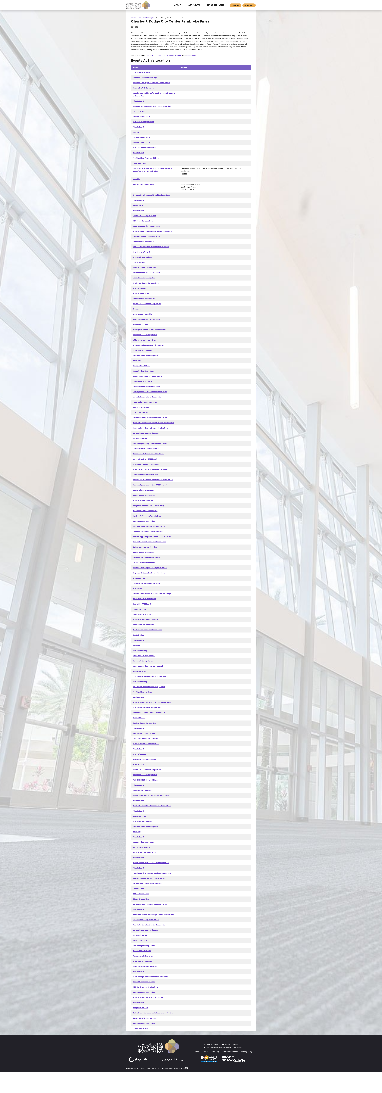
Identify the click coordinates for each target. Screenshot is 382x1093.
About (178, 5)
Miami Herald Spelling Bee (146, 18)
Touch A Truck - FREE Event (144, 562)
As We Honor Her (139, 816)
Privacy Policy (246, 1051)
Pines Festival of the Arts (143, 614)
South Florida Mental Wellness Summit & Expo (152, 593)
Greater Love (138, 309)
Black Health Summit (142, 951)
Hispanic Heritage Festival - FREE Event (149, 573)
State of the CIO (139, 288)
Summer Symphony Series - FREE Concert (150, 443)
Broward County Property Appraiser (148, 997)
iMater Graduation (141, 407)
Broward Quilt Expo (141, 293)
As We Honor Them (140, 324)
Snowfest (137, 645)
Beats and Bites (139, 671)
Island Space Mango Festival (145, 966)
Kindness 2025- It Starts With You (147, 236)
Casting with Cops (140, 1028)
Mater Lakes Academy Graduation (147, 397)
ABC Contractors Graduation (145, 987)
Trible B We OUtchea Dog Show (145, 449)
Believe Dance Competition (144, 759)
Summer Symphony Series (144, 521)
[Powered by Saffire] (185, 1067)
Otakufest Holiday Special (144, 656)
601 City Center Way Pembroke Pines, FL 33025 (225, 1047)
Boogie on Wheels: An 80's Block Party (148, 505)
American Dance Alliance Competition (149, 687)
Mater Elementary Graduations (146, 433)
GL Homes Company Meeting (145, 547)
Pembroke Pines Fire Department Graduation (152, 806)
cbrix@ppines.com (232, 1044)
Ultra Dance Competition (143, 821)
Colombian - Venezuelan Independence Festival (153, 1013)
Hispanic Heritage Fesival (143, 122)
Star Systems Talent (141, 252)
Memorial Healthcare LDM (144, 298)
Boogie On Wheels (140, 1008)
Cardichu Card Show (141, 72)
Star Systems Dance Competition (147, 707)
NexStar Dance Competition (144, 267)
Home (197, 1051)
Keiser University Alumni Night (145, 77)
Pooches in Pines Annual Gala (145, 402)
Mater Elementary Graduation (145, 930)
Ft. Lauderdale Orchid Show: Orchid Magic (150, 676)
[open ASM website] (138, 1060)
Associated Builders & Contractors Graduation (153, 480)
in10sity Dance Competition (144, 340)
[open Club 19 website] (171, 1060)
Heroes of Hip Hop (140, 438)
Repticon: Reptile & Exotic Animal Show (149, 526)
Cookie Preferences (230, 1051)
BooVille (136, 179)
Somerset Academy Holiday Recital (148, 666)
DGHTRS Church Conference (144, 148)
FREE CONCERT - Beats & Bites (145, 738)
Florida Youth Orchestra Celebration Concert (152, 873)
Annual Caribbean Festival (144, 982)
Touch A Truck (139, 111)
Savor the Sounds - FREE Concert (146, 226)
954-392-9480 (212, 1044)
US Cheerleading (140, 650)
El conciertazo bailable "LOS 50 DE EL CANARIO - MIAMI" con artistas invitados (152, 169)
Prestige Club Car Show (142, 692)
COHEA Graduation (141, 412)
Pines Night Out (139, 163)
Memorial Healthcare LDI (143, 241)
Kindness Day (138, 697)
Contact (206, 1051)
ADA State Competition (143, 221)
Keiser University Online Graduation (148, 531)
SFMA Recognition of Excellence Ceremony (150, 469)
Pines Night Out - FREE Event (144, 599)
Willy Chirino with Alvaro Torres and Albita (151, 795)
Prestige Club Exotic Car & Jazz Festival (149, 329)
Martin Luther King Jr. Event (144, 216)
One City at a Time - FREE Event (146, 464)
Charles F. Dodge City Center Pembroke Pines (163, 55)
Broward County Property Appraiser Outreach (152, 702)
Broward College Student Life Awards (148, 345)
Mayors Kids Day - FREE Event (145, 459)
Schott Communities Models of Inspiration (151, 863)
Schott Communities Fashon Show (147, 376)
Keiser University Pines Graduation (147, 557)
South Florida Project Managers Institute (150, 568)
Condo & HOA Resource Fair (144, 1018)
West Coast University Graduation (147, 630)
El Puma (136, 132)
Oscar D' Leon (138, 889)
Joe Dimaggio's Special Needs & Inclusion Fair (152, 537)
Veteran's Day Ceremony (143, 625)
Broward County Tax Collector (145, 619)
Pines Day (137, 361)
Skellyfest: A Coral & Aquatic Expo (147, 516)
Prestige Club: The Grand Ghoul (146, 158)
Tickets (235, 5)
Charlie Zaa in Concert (142, 350)
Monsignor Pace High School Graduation (150, 392)
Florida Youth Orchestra (143, 381)
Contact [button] (249, 5)
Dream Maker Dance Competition (147, 304)
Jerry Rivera (138, 205)
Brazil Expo (137, 588)
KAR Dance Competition (143, 314)
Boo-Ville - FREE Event (142, 604)
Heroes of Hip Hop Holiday (143, 661)
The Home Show (139, 609)
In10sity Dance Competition (144, 852)
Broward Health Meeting (143, 500)
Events (133, 18)
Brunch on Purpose (140, 578)
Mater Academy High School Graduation (150, 417)
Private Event (138, 101)
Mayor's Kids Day (140, 940)
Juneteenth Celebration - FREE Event (148, 454)
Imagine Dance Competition (145, 335)
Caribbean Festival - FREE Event (146, 474)
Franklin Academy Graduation (146, 920)
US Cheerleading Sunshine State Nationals (151, 247)
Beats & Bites (138, 635)
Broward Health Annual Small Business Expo (151, 195)
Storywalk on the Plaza (142, 257)
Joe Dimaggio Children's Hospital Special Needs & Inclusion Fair (154, 94)
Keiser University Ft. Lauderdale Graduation (151, 83)
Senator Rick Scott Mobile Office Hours (149, 713)
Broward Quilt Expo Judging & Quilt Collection (152, 231)
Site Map (215, 1051)
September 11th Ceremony (144, 88)
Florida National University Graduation (149, 542)
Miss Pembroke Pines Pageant (145, 355)
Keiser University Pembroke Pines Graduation (152, 106)
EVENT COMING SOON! (142, 116)
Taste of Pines (139, 262)
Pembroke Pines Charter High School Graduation (153, 423)
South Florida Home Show (143, 184)
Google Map (191, 55)
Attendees (194, 5)
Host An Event (215, 5)
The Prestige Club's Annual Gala (146, 583)
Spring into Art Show (141, 366)
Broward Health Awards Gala (145, 511)
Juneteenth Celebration (143, 956)
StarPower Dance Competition (146, 283)
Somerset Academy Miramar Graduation (150, 428)
